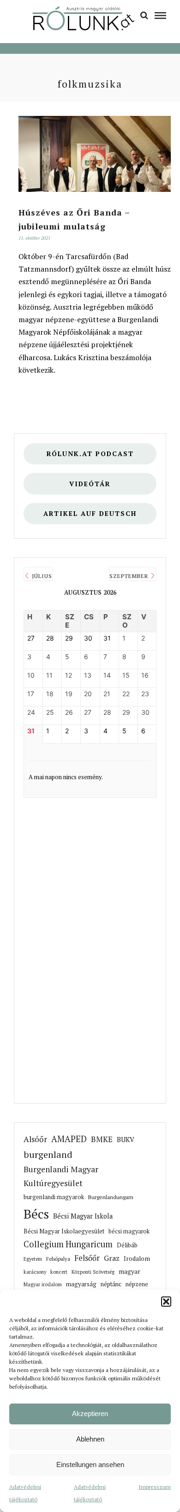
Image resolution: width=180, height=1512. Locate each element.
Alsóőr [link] (35, 1139)
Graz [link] (112, 1258)
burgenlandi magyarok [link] (54, 1197)
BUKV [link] (125, 1139)
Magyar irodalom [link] (43, 1284)
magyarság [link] (81, 1284)
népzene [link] (137, 1284)
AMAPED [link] (69, 1138)
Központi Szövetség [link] (93, 1272)
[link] (144, 14)
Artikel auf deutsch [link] (90, 513)
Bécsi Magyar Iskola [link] (83, 1216)
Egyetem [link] (33, 1259)
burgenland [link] (48, 1154)
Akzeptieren (90, 1413)
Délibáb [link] (127, 1245)
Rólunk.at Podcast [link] (90, 453)
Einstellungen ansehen (90, 1464)
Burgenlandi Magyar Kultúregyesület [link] (61, 1176)
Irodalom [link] (137, 1258)
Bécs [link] (36, 1213)
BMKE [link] (102, 1139)
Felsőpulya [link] (58, 1258)
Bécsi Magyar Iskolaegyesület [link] (64, 1231)
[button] (166, 1301)
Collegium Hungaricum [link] (68, 1244)
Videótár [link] (90, 483)
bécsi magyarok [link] (129, 1231)
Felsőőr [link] (87, 1258)
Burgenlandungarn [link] (110, 1197)
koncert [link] (58, 1272)
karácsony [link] (35, 1272)
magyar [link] (129, 1271)
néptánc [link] (111, 1284)
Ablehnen (90, 1439)
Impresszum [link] (154, 1486)
